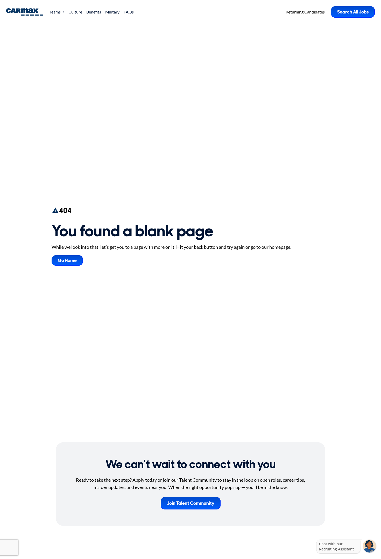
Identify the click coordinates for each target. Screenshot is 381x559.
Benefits (93, 11)
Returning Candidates (305, 11)
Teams (55, 11)
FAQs (129, 11)
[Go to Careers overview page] (24, 12)
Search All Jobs (353, 12)
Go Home (67, 260)
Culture (75, 11)
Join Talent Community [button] (190, 503)
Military (112, 11)
